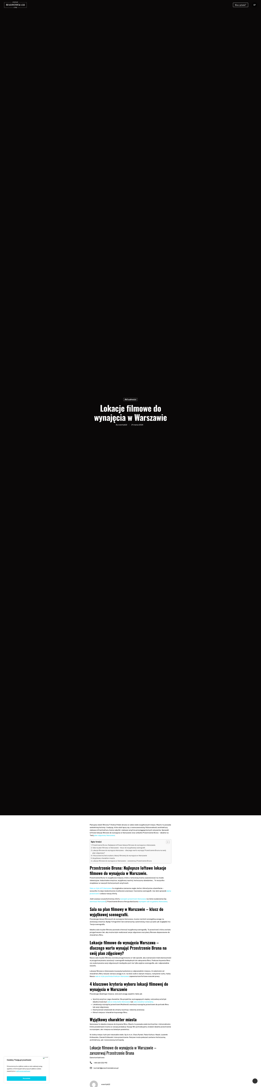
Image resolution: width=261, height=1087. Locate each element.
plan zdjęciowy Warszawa (104, 835)
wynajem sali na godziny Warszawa (153, 901)
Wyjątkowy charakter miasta (103, 858)
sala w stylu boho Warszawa (118, 1002)
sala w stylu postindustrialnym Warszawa (112, 976)
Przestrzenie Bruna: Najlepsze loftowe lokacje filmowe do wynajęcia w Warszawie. (124, 845)
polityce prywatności (23, 1071)
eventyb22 (122, 425)
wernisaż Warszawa (98, 901)
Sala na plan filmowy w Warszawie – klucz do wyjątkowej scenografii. (119, 848)
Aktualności (130, 399)
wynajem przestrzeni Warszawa (133, 899)
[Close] (45, 1058)
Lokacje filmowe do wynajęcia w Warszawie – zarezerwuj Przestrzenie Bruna (122, 861)
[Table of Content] (168, 842)
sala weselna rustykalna (143, 1002)
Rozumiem (26, 1078)
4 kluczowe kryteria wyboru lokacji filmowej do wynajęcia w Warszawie (120, 856)
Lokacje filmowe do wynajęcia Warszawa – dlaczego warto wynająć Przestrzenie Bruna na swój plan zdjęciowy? (129, 851)
